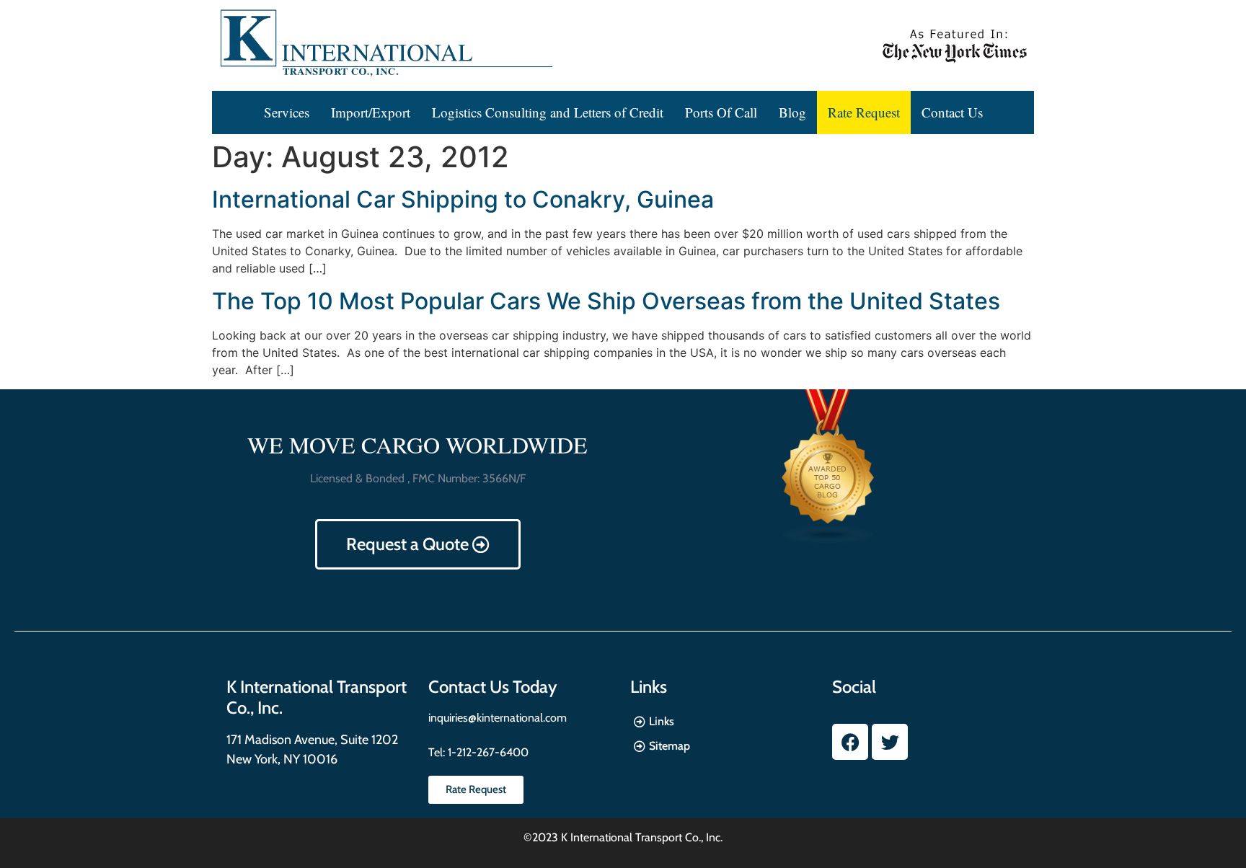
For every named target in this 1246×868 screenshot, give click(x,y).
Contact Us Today (492, 686)
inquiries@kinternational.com (497, 718)
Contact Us (952, 112)
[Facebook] (850, 742)
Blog (792, 112)
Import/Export (370, 112)
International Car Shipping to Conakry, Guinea (463, 199)
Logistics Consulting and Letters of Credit (547, 112)
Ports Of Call (721, 112)
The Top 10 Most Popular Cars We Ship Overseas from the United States (606, 301)
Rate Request (864, 112)
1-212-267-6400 (487, 752)
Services (286, 112)
